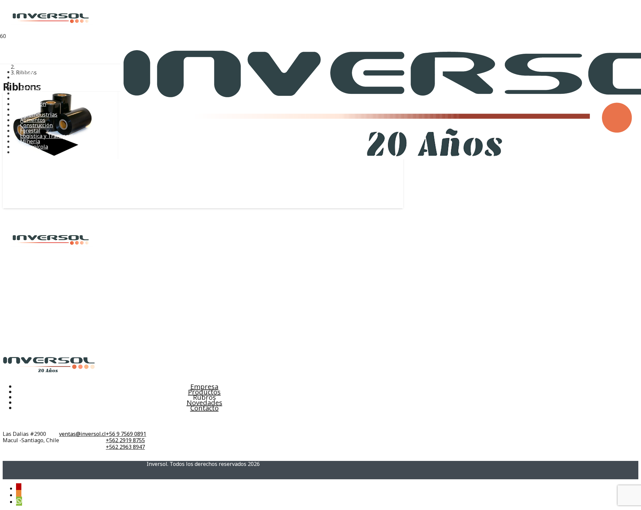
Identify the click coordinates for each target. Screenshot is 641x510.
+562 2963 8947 (125, 447)
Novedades (204, 402)
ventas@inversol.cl (82, 434)
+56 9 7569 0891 (126, 434)
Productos (204, 391)
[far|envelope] (82, 421)
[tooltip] (18, 487)
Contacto (204, 407)
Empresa (204, 386)
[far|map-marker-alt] (31, 421)
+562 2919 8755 (125, 440)
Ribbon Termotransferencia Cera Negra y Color (70, 175)
